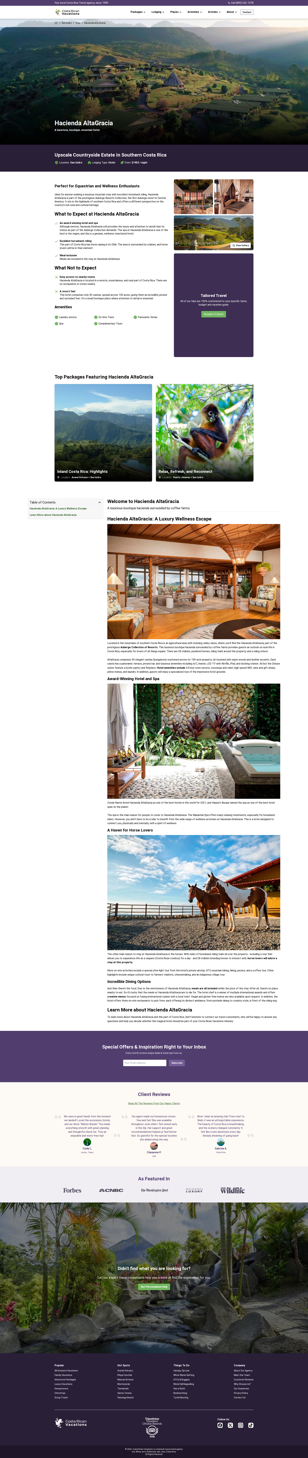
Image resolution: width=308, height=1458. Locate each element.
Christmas (60, 1393)
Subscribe (176, 1063)
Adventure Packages (65, 1379)
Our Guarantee (241, 1388)
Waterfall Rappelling (183, 1384)
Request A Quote (213, 314)
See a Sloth (179, 1388)
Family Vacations (63, 1375)
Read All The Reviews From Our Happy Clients (154, 1103)
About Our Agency (243, 1370)
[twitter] (230, 1425)
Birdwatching (180, 1393)
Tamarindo (123, 1388)
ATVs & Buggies (181, 1379)
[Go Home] (67, 12)
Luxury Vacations (63, 1384)
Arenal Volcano (125, 1370)
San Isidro (67, 23)
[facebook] (220, 1425)
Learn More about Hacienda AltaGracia (53, 514)
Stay (78, 23)
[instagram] (240, 1425)
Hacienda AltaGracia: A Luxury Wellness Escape (58, 508)
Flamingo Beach (125, 1397)
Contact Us (240, 1397)
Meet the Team (242, 1375)
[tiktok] (250, 1425)
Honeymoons (61, 1388)
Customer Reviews (243, 1379)
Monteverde (123, 1384)
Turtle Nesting (180, 1397)
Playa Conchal (124, 1375)
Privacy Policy (241, 1393)
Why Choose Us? (242, 1384)
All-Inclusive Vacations (66, 1370)
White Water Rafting (183, 1375)
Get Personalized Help (154, 1286)
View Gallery (242, 245)
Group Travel (61, 1397)
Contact (247, 12)
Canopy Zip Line (181, 1370)
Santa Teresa (124, 1393)
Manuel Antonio (125, 1379)
